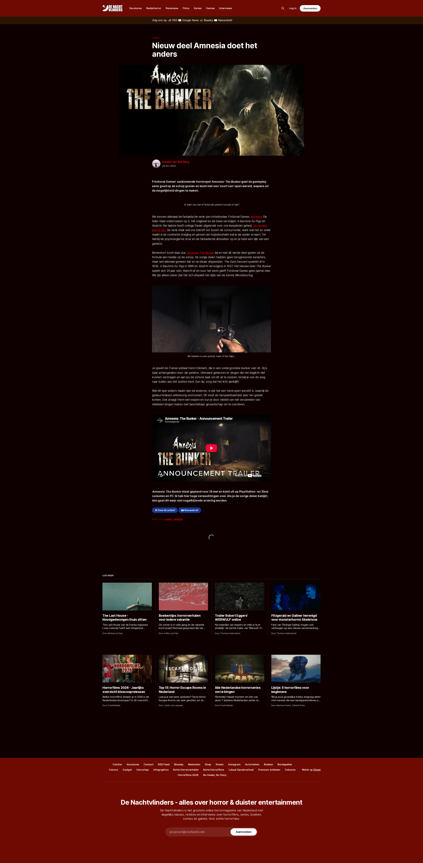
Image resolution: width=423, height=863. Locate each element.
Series (197, 8)
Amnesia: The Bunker (200, 252)
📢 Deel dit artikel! (165, 510)
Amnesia (256, 216)
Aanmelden (310, 8)
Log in (292, 8)
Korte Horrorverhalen (186, 769)
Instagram (234, 764)
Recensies (172, 8)
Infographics (161, 769)
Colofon (117, 764)
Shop (208, 764)
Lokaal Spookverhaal (241, 769)
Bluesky (179, 764)
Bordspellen (285, 764)
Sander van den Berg (175, 161)
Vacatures (135, 8)
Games (210, 8)
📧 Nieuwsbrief (189, 510)
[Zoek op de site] (283, 8)
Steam (220, 764)
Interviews (225, 8)
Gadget (127, 769)
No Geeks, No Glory (215, 775)
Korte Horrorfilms (213, 769)
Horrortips (142, 769)
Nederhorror (153, 8)
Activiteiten (252, 764)
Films (186, 8)
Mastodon (194, 764)
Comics (113, 769)
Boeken (268, 764)
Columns (290, 769)
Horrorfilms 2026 (188, 775)
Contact (148, 764)
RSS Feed (164, 764)
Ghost (317, 769)
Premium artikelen (269, 769)
